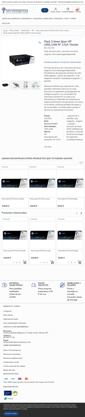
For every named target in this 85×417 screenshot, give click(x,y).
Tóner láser (25, 30)
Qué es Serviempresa (12, 350)
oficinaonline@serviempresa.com (17, 342)
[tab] (42, 306)
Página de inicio (5, 31)
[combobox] (39, 10)
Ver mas (47, 147)
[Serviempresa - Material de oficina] (15, 10)
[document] (42, 410)
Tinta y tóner (14, 30)
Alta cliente (8, 315)
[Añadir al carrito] (24, 262)
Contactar (7, 311)
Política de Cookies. (34, 409)
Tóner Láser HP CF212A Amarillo (13, 199)
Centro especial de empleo (14, 366)
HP (33, 30)
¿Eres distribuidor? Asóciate (14, 323)
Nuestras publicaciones (13, 358)
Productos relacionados (71, 62)
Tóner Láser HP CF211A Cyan (40, 199)
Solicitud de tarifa (10, 319)
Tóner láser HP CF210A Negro (68, 199)
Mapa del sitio (9, 370)
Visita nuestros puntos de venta (14, 2)
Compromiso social (11, 362)
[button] (39, 44)
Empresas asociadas (11, 354)
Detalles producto (51, 62)
